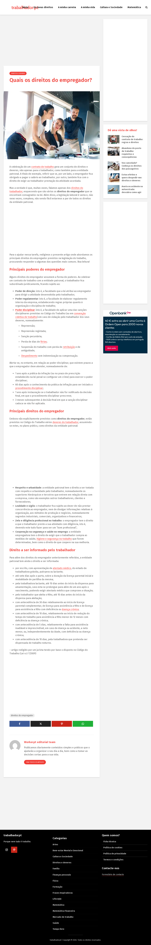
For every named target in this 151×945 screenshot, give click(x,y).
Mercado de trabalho (63, 917)
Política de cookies (112, 847)
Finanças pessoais (62, 875)
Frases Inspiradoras (63, 893)
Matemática (134, 7)
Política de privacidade (114, 853)
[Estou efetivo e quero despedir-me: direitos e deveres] (113, 177)
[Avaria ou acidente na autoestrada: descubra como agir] (113, 189)
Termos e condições (113, 859)
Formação (57, 887)
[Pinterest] (14, 850)
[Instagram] (7, 850)
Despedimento (29, 355)
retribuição (69, 347)
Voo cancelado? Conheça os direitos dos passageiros (132, 166)
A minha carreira (67, 7)
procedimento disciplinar (29, 388)
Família (56, 868)
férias (43, 341)
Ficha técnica (109, 841)
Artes (55, 844)
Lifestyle (57, 899)
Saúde (56, 923)
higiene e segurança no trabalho (54, 538)
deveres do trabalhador (65, 422)
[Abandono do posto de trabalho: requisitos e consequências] (113, 151)
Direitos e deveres (18, 73)
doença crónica (70, 609)
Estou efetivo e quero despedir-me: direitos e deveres (132, 177)
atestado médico (62, 568)
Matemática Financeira (64, 911)
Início (25, 7)
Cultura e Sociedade (111, 7)
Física (55, 881)
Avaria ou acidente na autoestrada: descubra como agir (132, 189)
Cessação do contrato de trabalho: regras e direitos (132, 139)
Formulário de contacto (113, 874)
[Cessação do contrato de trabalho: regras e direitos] (113, 139)
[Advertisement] (52, 40)
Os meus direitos (43, 7)
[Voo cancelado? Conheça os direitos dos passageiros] (113, 166)
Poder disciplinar (25, 310)
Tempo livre (58, 929)
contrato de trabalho (42, 166)
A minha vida (88, 7)
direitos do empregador (22, 715)
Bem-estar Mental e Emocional (68, 850)
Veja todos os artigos (35, 762)
